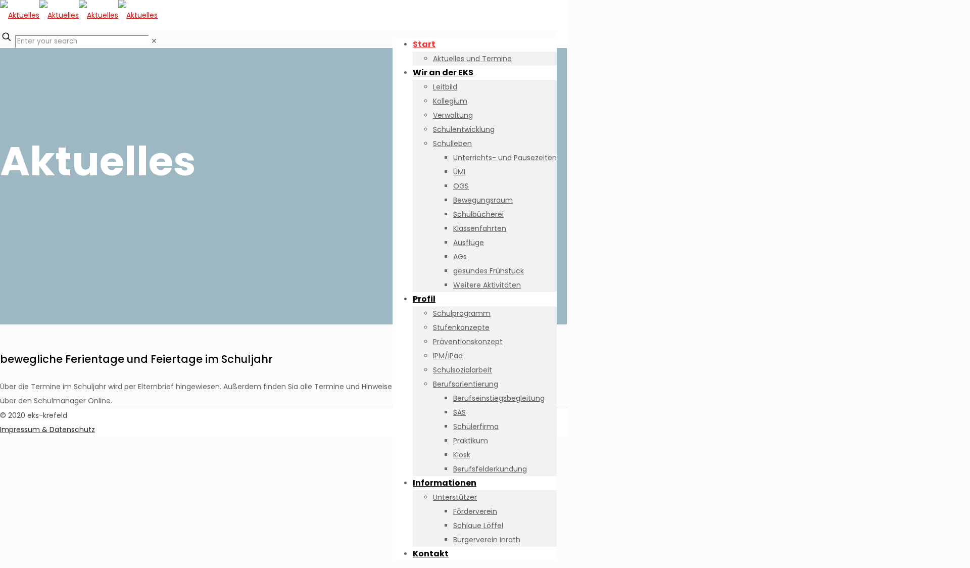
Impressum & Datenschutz (47, 429)
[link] (154, 41)
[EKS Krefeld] (79, 15)
